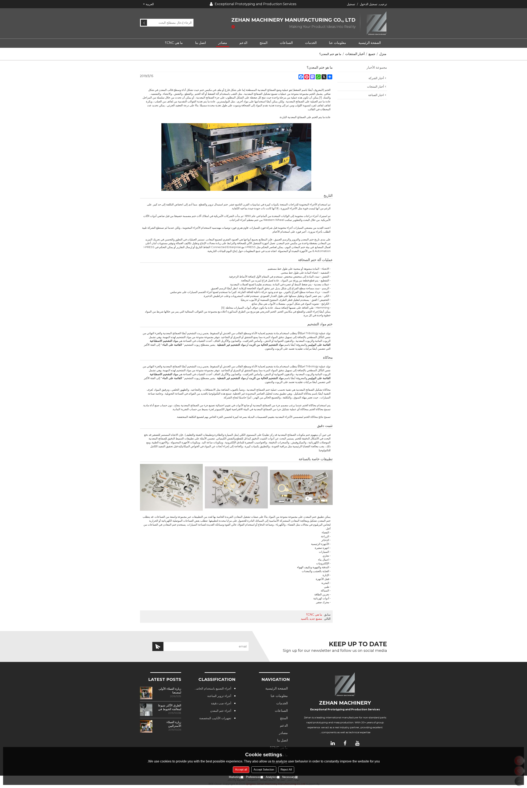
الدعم (243, 43)
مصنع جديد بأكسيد (311, 619)
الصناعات (286, 43)
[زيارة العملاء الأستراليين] (146, 726)
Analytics (271, 777)
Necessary (288, 777)
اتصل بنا (200, 43)
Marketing (235, 777)
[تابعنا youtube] (357, 743)
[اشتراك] (157, 646)
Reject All (286, 769)
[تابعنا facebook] (345, 743)
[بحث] (144, 23)
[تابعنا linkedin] (333, 743)
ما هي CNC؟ (174, 43)
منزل (382, 54)
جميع (371, 54)
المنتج (263, 43)
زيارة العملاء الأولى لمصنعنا (170, 690)
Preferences (253, 777)
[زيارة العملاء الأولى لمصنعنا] (146, 693)
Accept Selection (264, 769)
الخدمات (311, 43)
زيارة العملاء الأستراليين (174, 724)
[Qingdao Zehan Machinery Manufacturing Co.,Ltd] (373, 23)
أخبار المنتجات (355, 54)
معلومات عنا (337, 43)
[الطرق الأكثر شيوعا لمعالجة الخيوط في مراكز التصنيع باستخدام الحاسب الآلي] (146, 710)
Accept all (241, 769)
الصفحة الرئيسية (369, 43)
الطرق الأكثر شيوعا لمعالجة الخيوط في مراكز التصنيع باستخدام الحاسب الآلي (169, 707)
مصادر (222, 43)
